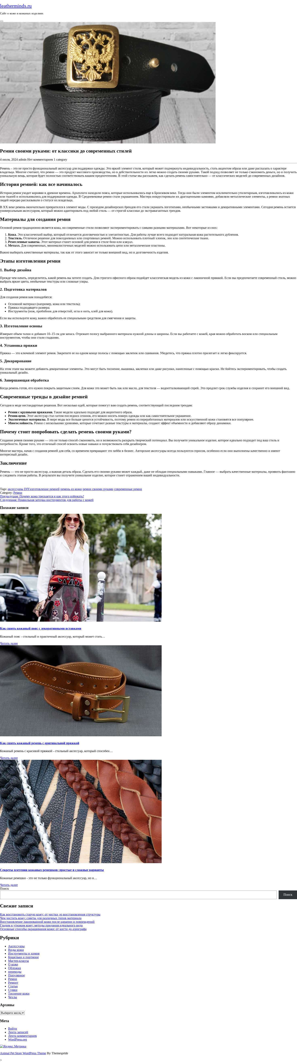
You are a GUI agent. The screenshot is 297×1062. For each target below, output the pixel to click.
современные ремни (128, 489)
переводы (14, 971)
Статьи (13, 986)
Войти (12, 1028)
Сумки (12, 990)
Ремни (17, 492)
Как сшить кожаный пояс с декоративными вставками (40, 628)
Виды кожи (16, 950)
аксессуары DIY (19, 489)
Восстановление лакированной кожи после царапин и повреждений (47, 921)
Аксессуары (16, 946)
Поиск (4, 888)
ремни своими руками (98, 489)
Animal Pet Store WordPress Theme (23, 1053)
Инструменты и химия (23, 953)
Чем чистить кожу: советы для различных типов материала (40, 918)
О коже (13, 964)
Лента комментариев (22, 1036)
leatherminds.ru (16, 5)
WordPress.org (17, 1039)
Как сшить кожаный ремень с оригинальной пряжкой (39, 743)
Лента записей (18, 1032)
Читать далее (9, 643)
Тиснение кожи (18, 993)
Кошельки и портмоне (23, 957)
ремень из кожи (71, 489)
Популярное (16, 975)
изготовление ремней (45, 489)
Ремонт (13, 982)
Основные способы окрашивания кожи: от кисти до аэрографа (43, 929)
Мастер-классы (18, 960)
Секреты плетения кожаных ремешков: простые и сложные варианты (52, 870)
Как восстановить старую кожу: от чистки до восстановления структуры (50, 914)
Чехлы (12, 997)
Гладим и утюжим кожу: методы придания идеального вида (41, 925)
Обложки (14, 968)
